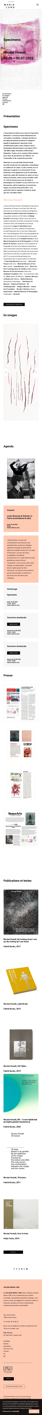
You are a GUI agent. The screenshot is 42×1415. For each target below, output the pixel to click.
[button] (37, 4)
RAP (29, 1398)
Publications (6, 101)
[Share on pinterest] (22, 1269)
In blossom (24, 1398)
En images (6, 95)
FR (4, 1354)
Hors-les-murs (8, 1349)
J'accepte (34, 1411)
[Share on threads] (19, 1269)
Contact (5, 102)
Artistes (6, 1344)
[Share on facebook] (14, 1269)
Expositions (7, 1346)
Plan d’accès (8, 1333)
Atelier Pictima (15, 1398)
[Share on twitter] (17, 1269)
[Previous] (6, 376)
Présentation (6, 94)
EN (3, 104)
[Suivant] (36, 376)
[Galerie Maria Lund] (9, 5)
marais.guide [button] (14, 624)
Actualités (7, 1341)
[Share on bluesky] (27, 1269)
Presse (4, 99)
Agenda (5, 97)
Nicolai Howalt (13, 200)
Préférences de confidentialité (11, 1411)
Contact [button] (13, 1252)
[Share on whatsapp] (24, 1269)
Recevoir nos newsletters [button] (14, 1386)
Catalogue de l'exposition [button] (14, 304)
